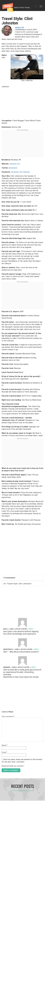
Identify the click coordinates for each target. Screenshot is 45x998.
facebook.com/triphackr (20, 172)
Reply (31, 629)
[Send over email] (2, 506)
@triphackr (13, 168)
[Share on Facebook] (2, 491)
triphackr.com (14, 164)
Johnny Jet (19, 27)
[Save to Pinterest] (2, 501)
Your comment (8, 716)
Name (5, 745)
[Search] (36, 6)
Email (4, 752)
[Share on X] (2, 496)
